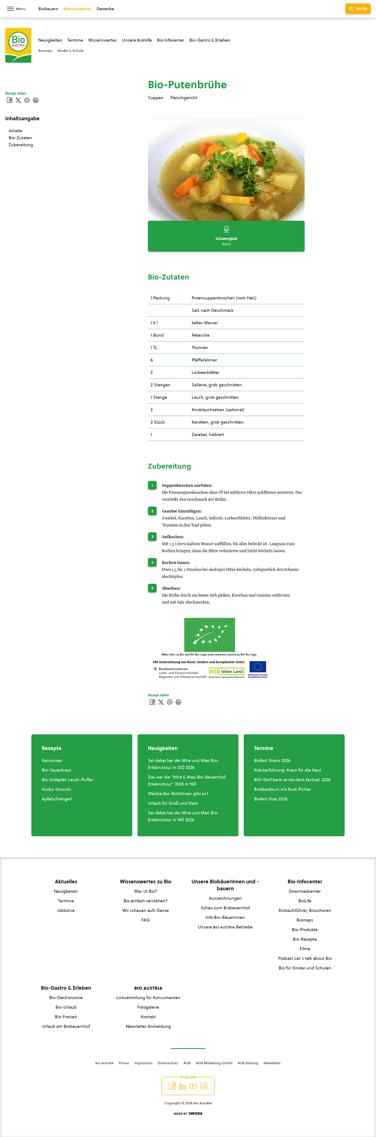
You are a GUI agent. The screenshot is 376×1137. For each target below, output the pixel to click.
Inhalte (15, 131)
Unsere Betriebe (225, 927)
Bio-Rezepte (305, 939)
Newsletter (272, 1063)
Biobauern (48, 9)
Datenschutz (168, 1063)
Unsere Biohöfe (137, 40)
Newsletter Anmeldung (148, 1026)
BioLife (304, 901)
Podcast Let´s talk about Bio (305, 958)
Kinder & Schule (71, 50)
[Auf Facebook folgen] (172, 1086)
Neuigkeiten (50, 40)
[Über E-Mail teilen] (169, 702)
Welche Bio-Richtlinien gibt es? (178, 793)
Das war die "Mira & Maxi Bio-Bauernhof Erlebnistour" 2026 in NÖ (186, 780)
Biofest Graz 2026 (270, 799)
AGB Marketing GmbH (214, 1063)
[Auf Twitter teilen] (161, 702)
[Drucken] (178, 702)
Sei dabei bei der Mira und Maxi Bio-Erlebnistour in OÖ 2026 (183, 764)
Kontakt (148, 1017)
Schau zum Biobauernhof (225, 908)
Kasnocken (52, 760)
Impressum (143, 1063)
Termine (75, 40)
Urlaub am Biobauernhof (66, 1026)
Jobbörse (66, 910)
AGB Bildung (248, 1063)
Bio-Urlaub (66, 1007)
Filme (305, 949)
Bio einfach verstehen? (146, 901)
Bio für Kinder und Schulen (305, 968)
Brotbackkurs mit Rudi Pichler (282, 789)
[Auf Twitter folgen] (183, 1086)
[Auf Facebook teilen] (152, 702)
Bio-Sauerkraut (56, 770)
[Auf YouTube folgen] (193, 1086)
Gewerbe (105, 9)
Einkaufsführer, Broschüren (305, 910)
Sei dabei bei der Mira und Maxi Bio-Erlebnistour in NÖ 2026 (183, 816)
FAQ (145, 920)
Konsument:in (77, 9)
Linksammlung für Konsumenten (148, 997)
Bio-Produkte (305, 929)
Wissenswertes (102, 40)
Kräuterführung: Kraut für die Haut (287, 770)
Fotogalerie (148, 1007)
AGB (187, 1063)
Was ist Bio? (145, 891)
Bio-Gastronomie (66, 997)
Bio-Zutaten (20, 138)
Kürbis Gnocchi (56, 789)
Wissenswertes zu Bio (145, 881)
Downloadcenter (305, 891)
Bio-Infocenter (305, 881)
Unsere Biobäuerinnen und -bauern (225, 885)
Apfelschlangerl (57, 799)
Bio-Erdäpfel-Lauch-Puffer (67, 779)
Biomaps (45, 50)
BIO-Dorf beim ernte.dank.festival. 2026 (292, 779)
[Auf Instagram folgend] (203, 1086)
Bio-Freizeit (66, 1017)
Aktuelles (66, 881)
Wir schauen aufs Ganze (146, 910)
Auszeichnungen (225, 898)
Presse (124, 1063)
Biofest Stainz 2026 (272, 760)
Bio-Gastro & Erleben (209, 40)
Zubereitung (21, 145)
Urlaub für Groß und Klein (173, 803)
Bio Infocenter (170, 40)
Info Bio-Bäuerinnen (225, 917)
